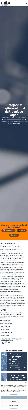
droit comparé (4, 338)
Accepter (14, 397)
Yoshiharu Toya (18, 339)
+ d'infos (18, 369)
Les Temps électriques (8, 117)
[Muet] (25, 119)
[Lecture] (2, 119)
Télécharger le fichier (7, 121)
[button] (26, 382)
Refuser (14, 401)
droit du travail (11, 338)
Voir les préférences (14, 405)
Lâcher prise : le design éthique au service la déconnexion (16, 357)
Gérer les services (13, 394)
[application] (14, 119)
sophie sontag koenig (9, 339)
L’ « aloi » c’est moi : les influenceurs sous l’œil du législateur (17, 377)
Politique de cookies (13, 408)
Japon (15, 338)
